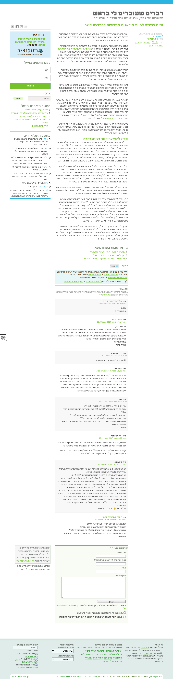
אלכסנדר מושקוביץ (112, 301)
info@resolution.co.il (117, 277)
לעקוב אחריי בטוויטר (73, 281)
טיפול (87, 651)
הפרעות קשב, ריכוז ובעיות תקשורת (107, 252)
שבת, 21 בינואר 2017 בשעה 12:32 (114, 356)
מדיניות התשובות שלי (25, 561)
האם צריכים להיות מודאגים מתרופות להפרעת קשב (124, 25)
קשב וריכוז (151, 39)
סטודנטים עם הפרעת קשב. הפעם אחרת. (104, 258)
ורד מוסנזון (43, 186)
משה (46, 148)
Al (47, 190)
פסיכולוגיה (117, 658)
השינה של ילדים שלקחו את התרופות (75, 49)
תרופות (105, 661)
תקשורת (88, 658)
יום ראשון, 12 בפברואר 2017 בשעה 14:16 (111, 371)
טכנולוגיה (89, 654)
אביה (46, 173)
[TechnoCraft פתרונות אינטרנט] (27, 677)
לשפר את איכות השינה (70, 187)
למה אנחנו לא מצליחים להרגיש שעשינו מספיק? (31, 121)
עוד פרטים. (158, 661)
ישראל (45, 167)
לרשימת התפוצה (94, 281)
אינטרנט (111, 647)
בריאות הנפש (94, 647)
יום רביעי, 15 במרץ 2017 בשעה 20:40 (112, 464)
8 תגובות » (158, 36)
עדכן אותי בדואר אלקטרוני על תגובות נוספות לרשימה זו (100, 613)
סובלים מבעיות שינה (113, 118)
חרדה (93, 651)
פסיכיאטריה (98, 658)
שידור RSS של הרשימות (26, 660)
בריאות (104, 647)
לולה (46, 157)
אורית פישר (116, 319)
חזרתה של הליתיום (40, 126)
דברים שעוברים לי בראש (87, 677)
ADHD (155, 42)
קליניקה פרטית (150, 653)
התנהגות (101, 651)
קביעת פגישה (94, 274)
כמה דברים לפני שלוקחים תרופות (34, 116)
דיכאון (79, 647)
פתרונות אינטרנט (19, 677)
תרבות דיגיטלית (115, 661)
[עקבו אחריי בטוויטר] (12, 26)
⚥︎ (3, 338)
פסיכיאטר (145, 647)
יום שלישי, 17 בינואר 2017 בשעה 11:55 (112, 322)
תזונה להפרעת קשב (112, 517)
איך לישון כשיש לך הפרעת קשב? (108, 255)
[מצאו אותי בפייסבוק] (17, 26)
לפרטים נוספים (111, 274)
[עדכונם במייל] (25, 26)
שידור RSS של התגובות (28, 667)
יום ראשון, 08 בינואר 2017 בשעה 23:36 (112, 303)
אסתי (45, 139)
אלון (46, 183)
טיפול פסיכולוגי (115, 654)
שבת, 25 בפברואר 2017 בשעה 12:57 (113, 401)
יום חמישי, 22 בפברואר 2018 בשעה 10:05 (111, 519)
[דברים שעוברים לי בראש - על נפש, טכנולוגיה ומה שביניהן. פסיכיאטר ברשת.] (127, 15)
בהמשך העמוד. (105, 295)
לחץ (82, 654)
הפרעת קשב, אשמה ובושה (36, 109)
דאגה (85, 647)
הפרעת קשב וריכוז (142, 42)
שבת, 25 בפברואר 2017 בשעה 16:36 (113, 438)
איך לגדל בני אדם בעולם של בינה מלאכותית (29, 113)
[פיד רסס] (21, 26)
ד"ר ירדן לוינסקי (155, 677)
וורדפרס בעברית (63, 677)
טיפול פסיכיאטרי (156, 45)
